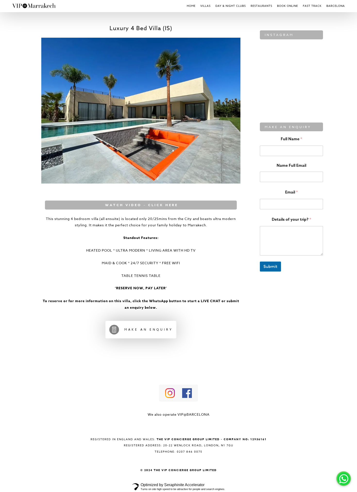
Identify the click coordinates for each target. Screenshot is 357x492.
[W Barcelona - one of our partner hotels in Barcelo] (274, 79)
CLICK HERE (162, 205)
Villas (205, 6)
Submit (270, 267)
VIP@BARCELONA (194, 414)
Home (191, 6)
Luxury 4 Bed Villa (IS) (141, 28)
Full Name (291, 139)
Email (291, 192)
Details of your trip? (291, 219)
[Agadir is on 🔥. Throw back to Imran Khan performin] (274, 100)
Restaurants (261, 6)
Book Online (287, 6)
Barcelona (335, 6)
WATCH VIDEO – (125, 205)
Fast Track (312, 6)
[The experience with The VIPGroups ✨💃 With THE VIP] (308, 100)
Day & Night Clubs (230, 6)
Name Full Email (291, 165)
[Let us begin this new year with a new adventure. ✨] (274, 58)
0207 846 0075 (189, 452)
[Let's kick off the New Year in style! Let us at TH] (308, 79)
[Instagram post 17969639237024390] (308, 58)
